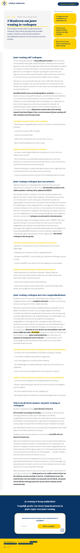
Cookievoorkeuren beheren (25, 544)
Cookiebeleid (33, 542)
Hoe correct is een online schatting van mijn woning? (63, 44)
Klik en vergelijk (48, 526)
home (8, 17)
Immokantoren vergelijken (67, 4)
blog (13, 17)
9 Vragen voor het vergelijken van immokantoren (62, 18)
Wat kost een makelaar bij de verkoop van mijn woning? (62, 31)
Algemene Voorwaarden (10, 544)
